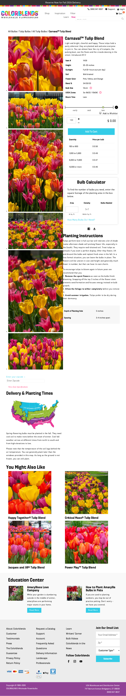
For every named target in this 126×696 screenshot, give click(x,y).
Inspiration (60, 14)
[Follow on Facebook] (68, 661)
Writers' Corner (74, 634)
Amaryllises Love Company (38, 589)
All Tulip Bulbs (39, 31)
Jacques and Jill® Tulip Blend (26, 567)
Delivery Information (46, 653)
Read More (34, 610)
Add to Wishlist (110, 114)
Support (40, 634)
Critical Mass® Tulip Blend (81, 518)
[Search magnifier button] (122, 19)
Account (40, 638)
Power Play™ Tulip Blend (80, 567)
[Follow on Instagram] (74, 661)
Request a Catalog (45, 629)
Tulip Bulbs (25, 31)
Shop (47, 14)
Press (9, 643)
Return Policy (13, 663)
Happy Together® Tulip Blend (27, 518)
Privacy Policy (13, 658)
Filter (73, 14)
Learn (66, 17)
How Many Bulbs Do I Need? (81, 220)
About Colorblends (16, 629)
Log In (122, 9)
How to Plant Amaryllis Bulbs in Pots (101, 589)
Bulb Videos (72, 638)
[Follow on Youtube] (81, 661)
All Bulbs (12, 31)
